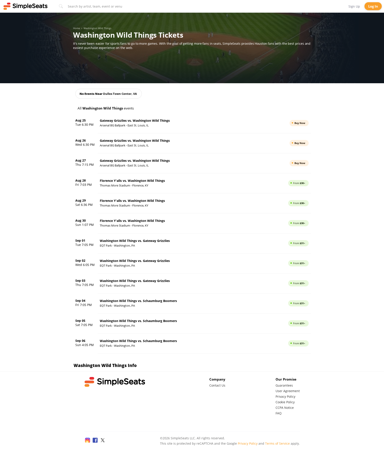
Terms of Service (277, 443)
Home (76, 28)
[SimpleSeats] (25, 6)
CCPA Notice (285, 407)
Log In (373, 6)
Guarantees (284, 385)
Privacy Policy (285, 396)
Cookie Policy (285, 402)
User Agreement (288, 391)
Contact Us (217, 385)
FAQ (279, 413)
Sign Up (354, 6)
